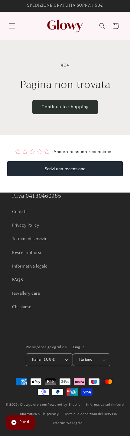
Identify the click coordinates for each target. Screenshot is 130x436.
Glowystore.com (33, 404)
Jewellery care (26, 293)
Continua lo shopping (65, 106)
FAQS (17, 280)
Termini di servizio (29, 239)
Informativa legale (29, 266)
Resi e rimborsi (26, 252)
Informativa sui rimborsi (105, 404)
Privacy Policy (25, 225)
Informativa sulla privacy (39, 414)
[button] (12, 26)
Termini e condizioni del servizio (90, 414)
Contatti (20, 211)
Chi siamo (21, 307)
